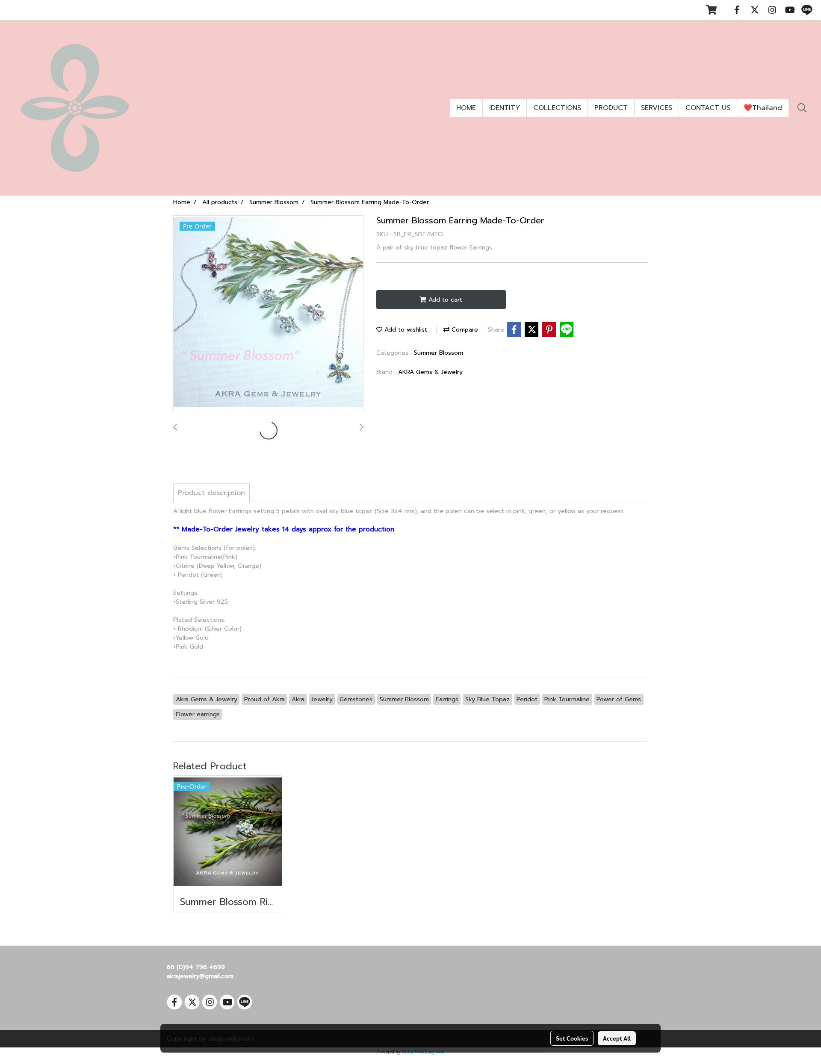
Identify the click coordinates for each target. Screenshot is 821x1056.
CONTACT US (707, 108)
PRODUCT (611, 108)
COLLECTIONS (557, 108)
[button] (802, 108)
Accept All (617, 1038)
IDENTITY (504, 108)
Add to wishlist (404, 329)
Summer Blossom (438, 352)
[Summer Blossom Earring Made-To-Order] (268, 314)
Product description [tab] (211, 493)
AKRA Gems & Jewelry (430, 372)
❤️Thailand (763, 108)
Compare (463, 329)
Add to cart (444, 299)
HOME (466, 108)
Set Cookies (572, 1038)
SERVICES (656, 108)
